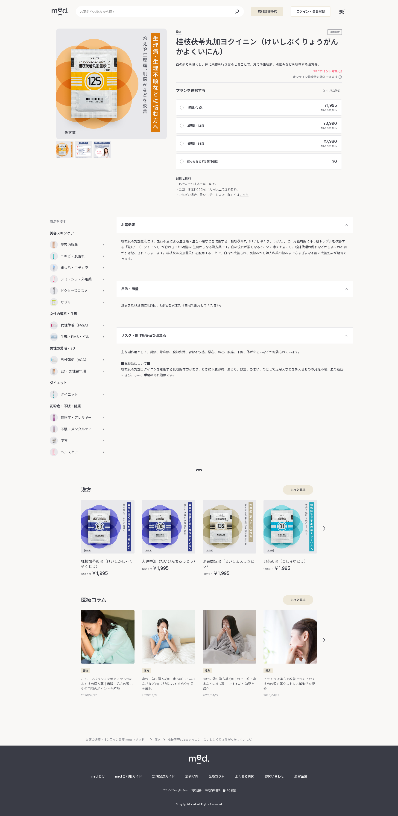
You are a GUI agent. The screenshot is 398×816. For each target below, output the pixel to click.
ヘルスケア (69, 452)
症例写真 (191, 776)
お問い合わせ (274, 776)
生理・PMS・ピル (75, 337)
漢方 (178, 31)
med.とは (98, 776)
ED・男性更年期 (73, 371)
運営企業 (300, 776)
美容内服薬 (69, 244)
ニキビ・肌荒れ (73, 256)
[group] (108, 538)
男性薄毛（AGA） (74, 360)
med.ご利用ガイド (128, 776)
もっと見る (298, 490)
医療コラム (216, 776)
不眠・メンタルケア (76, 429)
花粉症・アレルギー (76, 417)
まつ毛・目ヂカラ (74, 267)
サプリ (66, 302)
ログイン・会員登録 (310, 11)
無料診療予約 (267, 11)
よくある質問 (244, 776)
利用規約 (196, 790)
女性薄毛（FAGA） (75, 325)
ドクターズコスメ (74, 291)
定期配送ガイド (163, 776)
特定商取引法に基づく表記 (220, 790)
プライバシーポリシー (175, 790)
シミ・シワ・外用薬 (76, 279)
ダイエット (69, 394)
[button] (324, 528)
